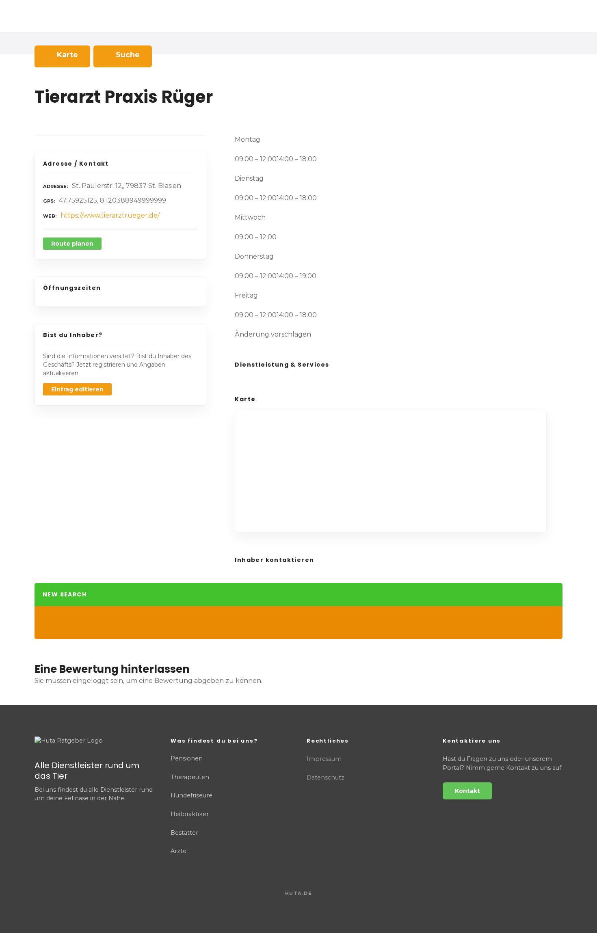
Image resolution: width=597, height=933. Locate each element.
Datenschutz (325, 777)
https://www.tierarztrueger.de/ (110, 215)
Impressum (324, 758)
